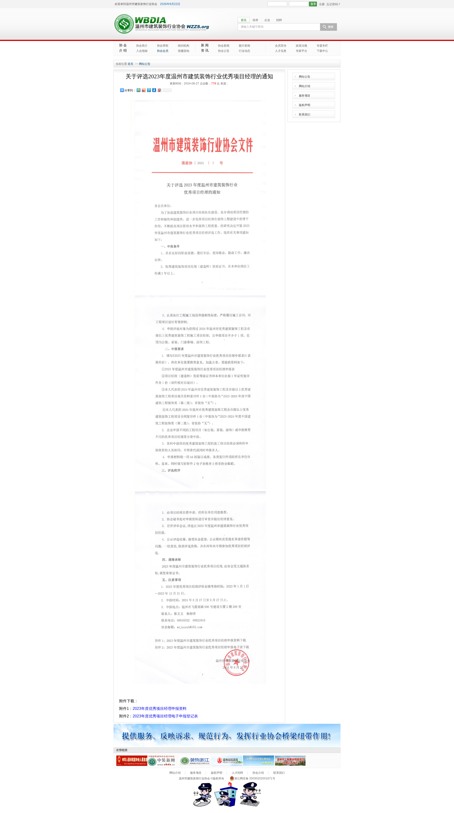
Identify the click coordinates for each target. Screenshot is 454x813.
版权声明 (304, 105)
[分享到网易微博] (159, 90)
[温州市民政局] (226, 765)
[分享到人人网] (154, 90)
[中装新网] (163, 765)
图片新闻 (244, 45)
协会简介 (142, 45)
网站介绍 (304, 86)
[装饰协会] (195, 765)
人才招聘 (237, 772)
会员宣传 (280, 45)
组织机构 (183, 45)
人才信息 (280, 51)
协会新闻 (223, 45)
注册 (322, 4)
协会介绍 (258, 772)
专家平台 (301, 51)
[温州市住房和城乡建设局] (258, 765)
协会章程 (162, 45)
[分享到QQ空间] (138, 90)
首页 (130, 64)
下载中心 (322, 51)
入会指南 (142, 51)
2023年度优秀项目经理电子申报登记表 (165, 716)
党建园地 (183, 51)
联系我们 (304, 114)
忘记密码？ (334, 4)
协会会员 (162, 51)
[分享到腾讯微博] (148, 90)
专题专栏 (322, 45)
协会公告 (223, 51)
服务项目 (304, 95)
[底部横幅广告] (227, 746)
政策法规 (301, 45)
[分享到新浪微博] (143, 90)
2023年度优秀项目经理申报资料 (160, 709)
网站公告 (144, 64)
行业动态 (244, 51)
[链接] (131, 765)
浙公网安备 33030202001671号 (254, 778)
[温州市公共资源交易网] (290, 765)
